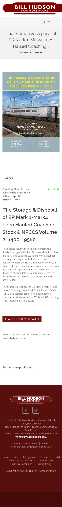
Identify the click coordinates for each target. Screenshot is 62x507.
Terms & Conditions (21, 463)
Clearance (45, 457)
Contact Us (30, 460)
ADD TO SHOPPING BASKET (23, 318)
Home (5, 457)
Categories (29, 457)
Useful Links (46, 460)
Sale (16, 457)
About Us (14, 460)
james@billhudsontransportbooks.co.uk (31, 446)
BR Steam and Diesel (30, 52)
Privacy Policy (44, 463)
